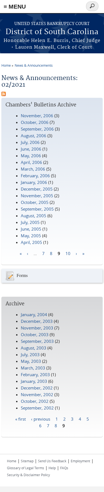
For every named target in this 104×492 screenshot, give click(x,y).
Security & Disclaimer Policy (28, 475)
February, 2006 (35, 175)
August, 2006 (33, 135)
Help (52, 468)
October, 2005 (35, 202)
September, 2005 (37, 209)
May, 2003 (31, 361)
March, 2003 (33, 368)
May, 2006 (31, 155)
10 (67, 253)
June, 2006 (31, 149)
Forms (22, 275)
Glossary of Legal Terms (25, 468)
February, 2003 (35, 374)
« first (20, 418)
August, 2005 (33, 215)
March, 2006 (33, 169)
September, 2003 (37, 341)
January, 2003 (34, 381)
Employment (80, 461)
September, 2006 (37, 129)
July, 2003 (30, 354)
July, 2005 (30, 222)
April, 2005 (31, 242)
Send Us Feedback (52, 461)
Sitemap (27, 461)
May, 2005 (31, 235)
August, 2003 (33, 348)
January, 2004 (34, 314)
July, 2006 (30, 142)
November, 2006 (37, 115)
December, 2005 (37, 189)
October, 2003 (35, 334)
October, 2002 (35, 401)
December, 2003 (37, 321)
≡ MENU (15, 6)
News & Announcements (34, 65)
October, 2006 (35, 122)
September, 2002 (37, 408)
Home (6, 65)
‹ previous (40, 418)
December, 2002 (37, 388)
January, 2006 (34, 182)
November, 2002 (37, 394)
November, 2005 (37, 195)
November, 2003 (37, 328)
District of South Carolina (52, 32)
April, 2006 (31, 162)
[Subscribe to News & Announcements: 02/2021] (3, 94)
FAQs (64, 468)
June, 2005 (31, 229)
